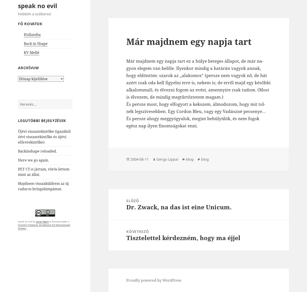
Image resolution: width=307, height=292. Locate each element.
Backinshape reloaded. (37, 151)
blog (190, 159)
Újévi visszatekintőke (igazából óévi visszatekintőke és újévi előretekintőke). (44, 137)
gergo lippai (42, 221)
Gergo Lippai (167, 159)
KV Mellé (31, 52)
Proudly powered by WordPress (153, 280)
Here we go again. (33, 160)
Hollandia (32, 34)
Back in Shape (36, 43)
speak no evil (37, 6)
